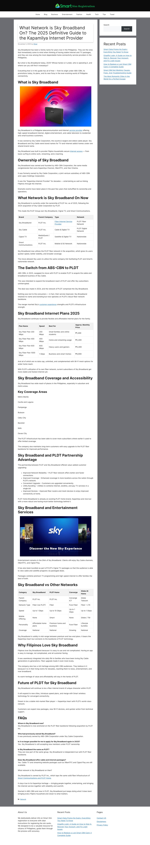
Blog (45, 14)
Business (54, 14)
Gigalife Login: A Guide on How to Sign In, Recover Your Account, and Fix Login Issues (118, 58)
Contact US (101, 818)
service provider (75, 130)
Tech (97, 14)
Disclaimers (101, 822)
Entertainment (67, 14)
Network (23, 799)
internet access (76, 151)
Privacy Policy (102, 825)
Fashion (79, 14)
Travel (112, 14)
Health (88, 14)
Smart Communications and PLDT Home (34, 778)
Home (38, 14)
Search (106, 25)
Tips (104, 14)
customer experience (48, 304)
